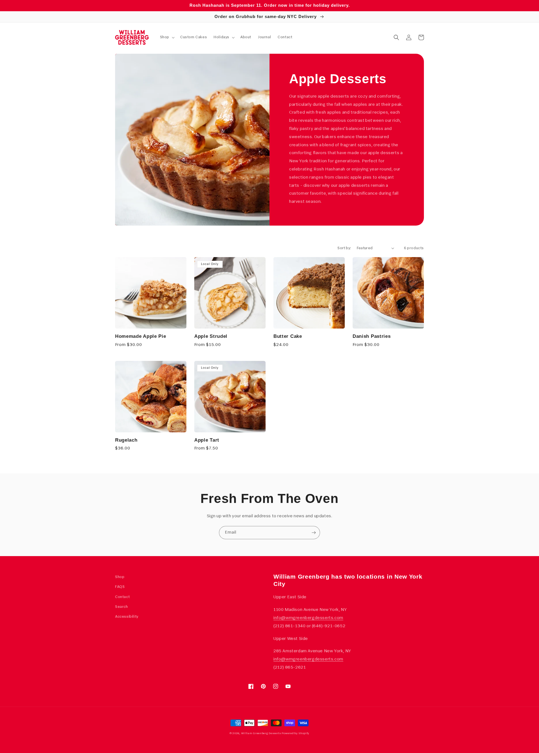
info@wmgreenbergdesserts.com (308, 618)
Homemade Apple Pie (140, 336)
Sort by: (344, 248)
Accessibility (126, 617)
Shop (119, 577)
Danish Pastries (371, 336)
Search (121, 607)
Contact (122, 597)
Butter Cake (287, 336)
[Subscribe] (313, 532)
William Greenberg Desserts (261, 733)
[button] (167, 37)
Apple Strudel (210, 336)
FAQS (120, 587)
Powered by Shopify (295, 733)
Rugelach (126, 440)
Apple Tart (206, 440)
